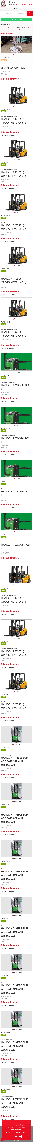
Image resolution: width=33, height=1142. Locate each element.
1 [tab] (11, 52)
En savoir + (9, 1132)
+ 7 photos (17, 54)
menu (16, 8)
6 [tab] (20, 52)
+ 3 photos (17, 585)
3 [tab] (18, 583)
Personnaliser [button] (17, 1136)
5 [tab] (18, 52)
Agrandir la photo (17, 744)
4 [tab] (16, 52)
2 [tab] (13, 52)
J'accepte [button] (17, 1132)
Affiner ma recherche (16, 19)
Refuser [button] (25, 1132)
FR (30, 1)
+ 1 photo (17, 106)
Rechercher (32, 13)
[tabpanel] (16, 44)
